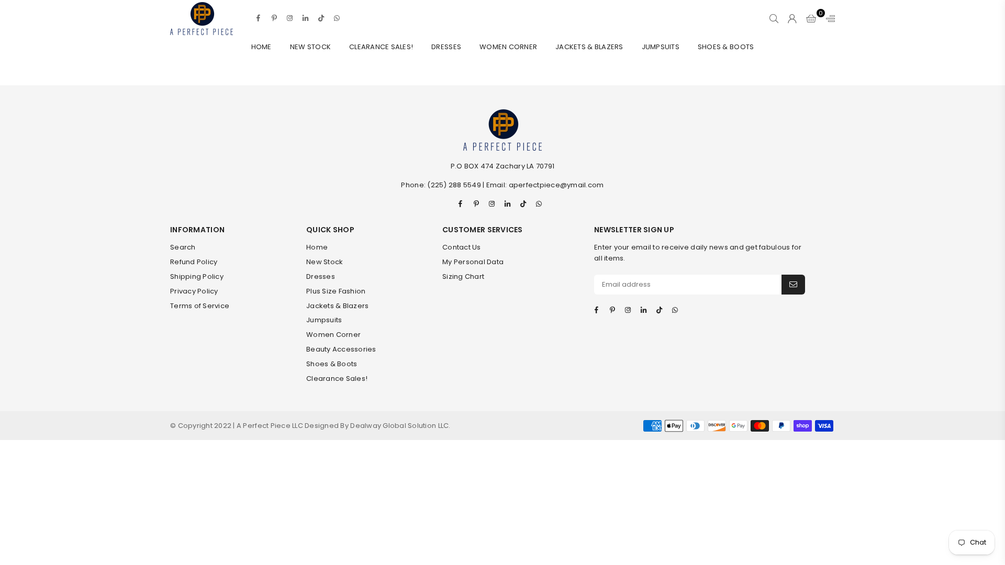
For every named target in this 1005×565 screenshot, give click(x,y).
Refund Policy (193, 262)
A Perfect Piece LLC (271, 426)
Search (183, 247)
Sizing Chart (463, 276)
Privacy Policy (194, 291)
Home (261, 47)
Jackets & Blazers (589, 47)
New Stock (310, 47)
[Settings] (828, 18)
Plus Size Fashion (335, 291)
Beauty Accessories (341, 349)
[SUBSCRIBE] (793, 285)
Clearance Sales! (381, 47)
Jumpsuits (660, 47)
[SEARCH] (774, 18)
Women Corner (508, 47)
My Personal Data (473, 262)
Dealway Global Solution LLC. (400, 426)
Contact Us (461, 247)
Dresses (446, 47)
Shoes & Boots (726, 47)
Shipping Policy (197, 276)
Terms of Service (199, 306)
